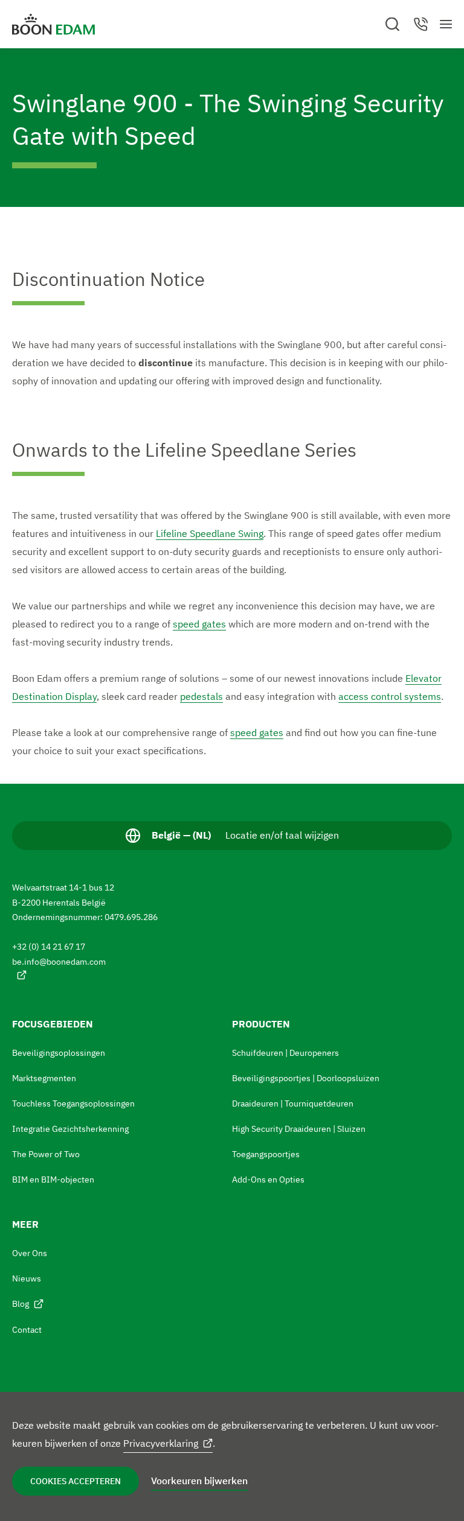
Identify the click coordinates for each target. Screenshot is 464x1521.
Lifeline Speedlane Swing (209, 533)
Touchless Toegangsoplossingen (73, 1103)
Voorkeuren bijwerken (199, 1481)
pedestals (201, 696)
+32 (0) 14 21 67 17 (48, 946)
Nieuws (26, 1278)
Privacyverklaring (160, 1443)
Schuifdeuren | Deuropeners (285, 1052)
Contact (27, 1329)
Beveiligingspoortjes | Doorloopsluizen (305, 1078)
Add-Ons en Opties (268, 1179)
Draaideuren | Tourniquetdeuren (292, 1103)
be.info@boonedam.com (59, 961)
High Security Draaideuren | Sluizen (299, 1128)
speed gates (199, 624)
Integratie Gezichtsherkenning (70, 1128)
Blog (20, 1303)
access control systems (389, 696)
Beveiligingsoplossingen (58, 1052)
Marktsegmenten (44, 1078)
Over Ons (29, 1253)
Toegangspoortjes (266, 1154)
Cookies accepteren (75, 1481)
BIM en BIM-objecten (53, 1179)
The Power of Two (46, 1154)
